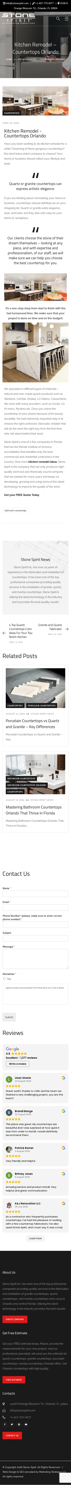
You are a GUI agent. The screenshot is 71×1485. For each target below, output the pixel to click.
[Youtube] (26, 1424)
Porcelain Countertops (42, 705)
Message (9, 946)
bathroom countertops (15, 510)
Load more (35, 1238)
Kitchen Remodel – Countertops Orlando (36, 48)
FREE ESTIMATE (14, 1379)
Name (7, 888)
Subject (7, 933)
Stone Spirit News (42, 714)
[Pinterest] (19, 1424)
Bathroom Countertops (21, 778)
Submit (9, 1017)
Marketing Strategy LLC (52, 1471)
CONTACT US (12, 1435)
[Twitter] (12, 1424)
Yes (9, 979)
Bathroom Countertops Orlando (26, 785)
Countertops (11, 113)
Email (7, 902)
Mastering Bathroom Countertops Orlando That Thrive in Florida (34, 810)
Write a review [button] (17, 1064)
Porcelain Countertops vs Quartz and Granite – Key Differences (32, 724)
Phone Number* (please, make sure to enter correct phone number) (32, 917)
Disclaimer (9, 974)
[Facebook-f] (4, 1424)
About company (15, 1319)
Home (9, 59)
